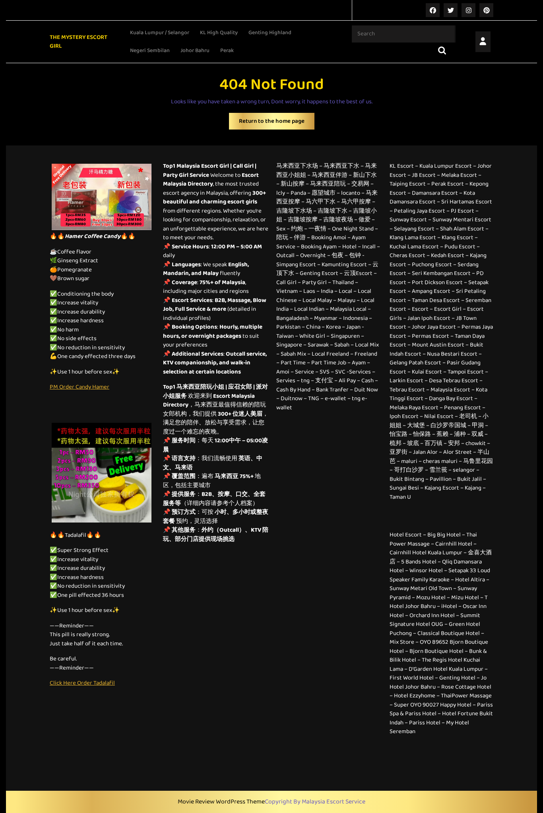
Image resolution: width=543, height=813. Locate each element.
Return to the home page (276, 123)
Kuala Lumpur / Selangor (159, 32)
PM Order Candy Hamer (79, 387)
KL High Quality (219, 32)
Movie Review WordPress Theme (221, 802)
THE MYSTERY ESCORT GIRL (78, 42)
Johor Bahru (194, 50)
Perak (227, 50)
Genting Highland (269, 32)
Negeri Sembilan (150, 50)
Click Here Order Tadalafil (82, 683)
